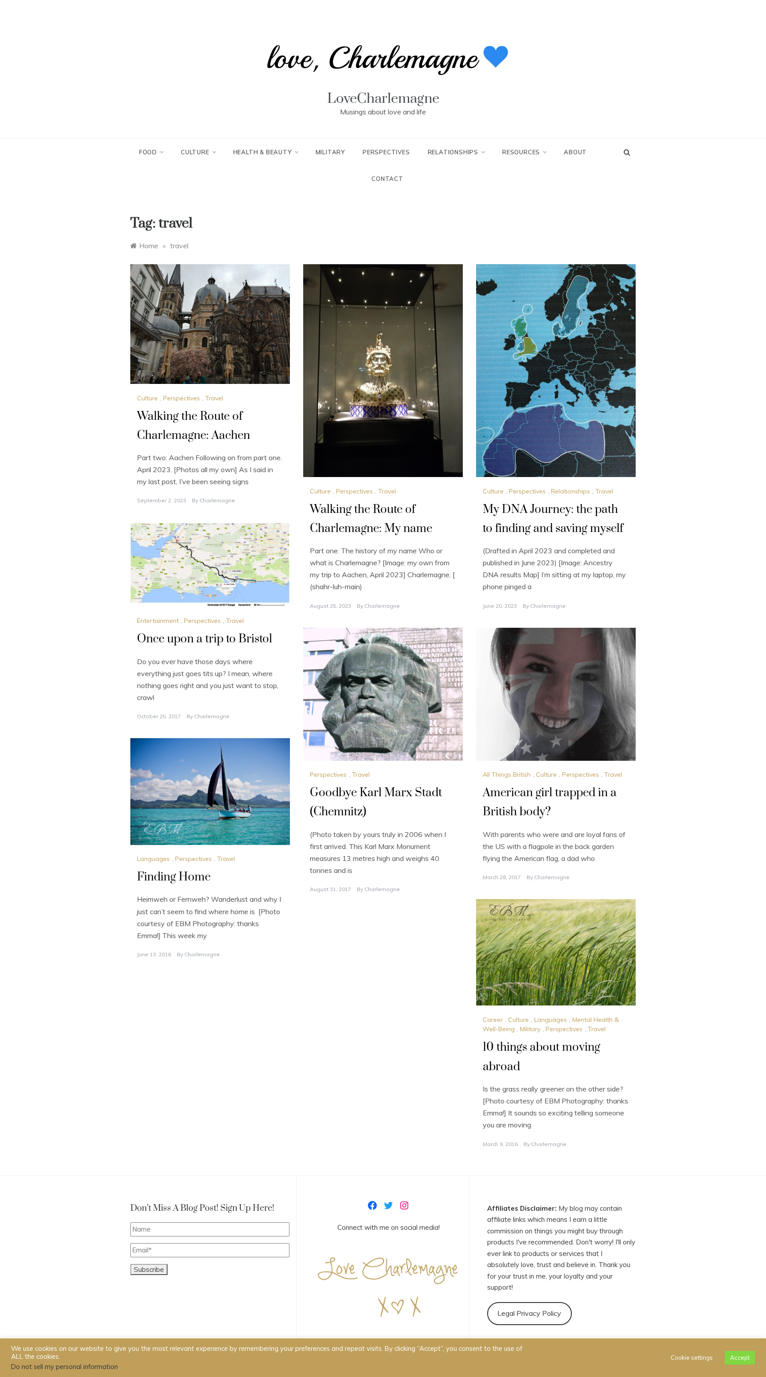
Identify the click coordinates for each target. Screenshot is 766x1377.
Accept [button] (740, 1357)
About (575, 152)
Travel (214, 398)
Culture (195, 152)
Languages (153, 859)
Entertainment (158, 621)
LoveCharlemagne (383, 98)
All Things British (507, 774)
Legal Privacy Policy (529, 1313)
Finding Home (174, 877)
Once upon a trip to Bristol (204, 639)
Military (330, 152)
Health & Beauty (262, 152)
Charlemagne (217, 500)
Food (148, 152)
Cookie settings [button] (692, 1357)
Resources (521, 152)
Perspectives (386, 152)
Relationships (453, 152)
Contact (387, 178)
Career (493, 1020)
